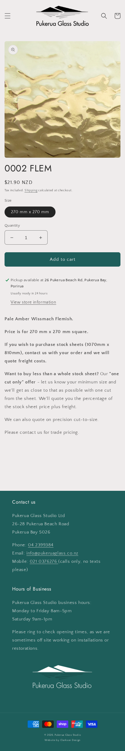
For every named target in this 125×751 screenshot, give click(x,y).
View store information (33, 302)
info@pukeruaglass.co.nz (52, 553)
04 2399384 (40, 545)
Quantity (12, 225)
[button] (7, 16)
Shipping (31, 190)
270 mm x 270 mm (30, 212)
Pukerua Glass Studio (68, 735)
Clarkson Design (70, 740)
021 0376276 (44, 561)
